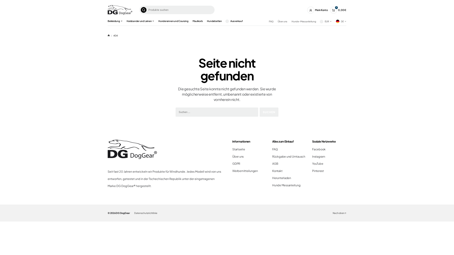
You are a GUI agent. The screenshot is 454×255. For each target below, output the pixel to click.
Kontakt (277, 171)
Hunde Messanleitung (286, 185)
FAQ (271, 21)
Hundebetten (214, 21)
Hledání (143, 10)
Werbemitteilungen (245, 171)
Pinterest (318, 171)
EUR (327, 21)
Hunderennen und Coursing (173, 21)
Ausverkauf (236, 21)
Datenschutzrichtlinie (145, 213)
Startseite (238, 149)
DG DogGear (123, 213)
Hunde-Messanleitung (304, 21)
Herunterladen (281, 178)
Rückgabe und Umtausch (288, 156)
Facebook (319, 149)
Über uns (282, 21)
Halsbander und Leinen (139, 21)
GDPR (236, 163)
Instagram (318, 156)
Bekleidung (114, 21)
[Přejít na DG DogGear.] (109, 35)
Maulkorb (198, 21)
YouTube (317, 163)
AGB (275, 163)
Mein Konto (321, 10)
